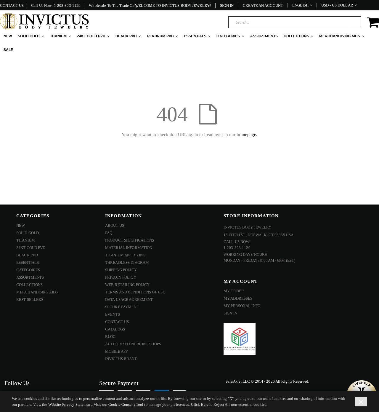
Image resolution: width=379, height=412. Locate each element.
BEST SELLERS (29, 299)
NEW (20, 225)
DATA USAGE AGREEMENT (129, 299)
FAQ (108, 233)
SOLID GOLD (27, 233)
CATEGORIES (28, 270)
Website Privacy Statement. (70, 404)
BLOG (110, 336)
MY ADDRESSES (238, 298)
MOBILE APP (116, 351)
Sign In (227, 5)
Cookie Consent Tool (125, 404)
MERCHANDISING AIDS (37, 292)
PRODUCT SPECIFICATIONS (129, 240)
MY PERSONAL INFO (242, 306)
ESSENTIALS (27, 262)
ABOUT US (114, 225)
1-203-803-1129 (67, 5)
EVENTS (112, 314)
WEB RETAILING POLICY (127, 284)
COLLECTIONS (29, 284)
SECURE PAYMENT (122, 307)
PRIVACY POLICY (120, 277)
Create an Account (263, 5)
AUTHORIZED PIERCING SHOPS (133, 344)
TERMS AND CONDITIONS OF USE (135, 292)
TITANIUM (25, 240)
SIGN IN (230, 313)
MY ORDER (234, 291)
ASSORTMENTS (30, 277)
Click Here (199, 404)
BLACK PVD (27, 255)
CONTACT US (12, 5)
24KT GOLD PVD (31, 247)
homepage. (247, 134)
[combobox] (294, 22)
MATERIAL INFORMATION (128, 247)
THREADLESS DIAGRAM (127, 262)
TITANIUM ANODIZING (125, 255)
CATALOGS (115, 329)
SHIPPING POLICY (121, 270)
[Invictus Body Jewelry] (44, 21)
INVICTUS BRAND (121, 359)
